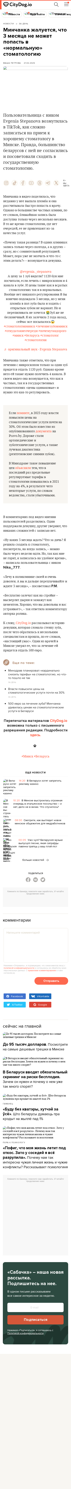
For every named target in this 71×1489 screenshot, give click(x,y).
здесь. (35, 735)
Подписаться (35, 1319)
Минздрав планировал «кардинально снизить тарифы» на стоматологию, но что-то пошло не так (37, 674)
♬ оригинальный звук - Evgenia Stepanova (35, 349)
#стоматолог (49, 335)
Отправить (51, 981)
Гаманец (8, 1103)
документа (44, 431)
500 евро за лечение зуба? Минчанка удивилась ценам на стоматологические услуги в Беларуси (36, 707)
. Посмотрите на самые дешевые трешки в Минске (35, 1047)
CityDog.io (23, 623)
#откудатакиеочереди (21, 331)
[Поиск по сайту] (56, 4)
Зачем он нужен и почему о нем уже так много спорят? (35, 1079)
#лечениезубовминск (51, 326)
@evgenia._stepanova (35, 272)
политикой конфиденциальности (19, 967)
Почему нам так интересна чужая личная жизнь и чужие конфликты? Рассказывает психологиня (35, 1158)
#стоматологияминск (19, 326)
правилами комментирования (42, 970)
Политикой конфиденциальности (25, 1333)
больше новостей (33, 860)
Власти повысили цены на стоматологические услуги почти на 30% (36, 691)
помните (23, 413)
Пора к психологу (14, 1142)
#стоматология (36, 340)
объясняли (23, 468)
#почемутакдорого (52, 331)
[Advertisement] (37, 901)
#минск (17, 335)
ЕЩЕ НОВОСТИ (35, 772)
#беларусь (32, 335)
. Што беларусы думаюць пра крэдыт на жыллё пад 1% (31, 1114)
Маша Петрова (12, 63)
